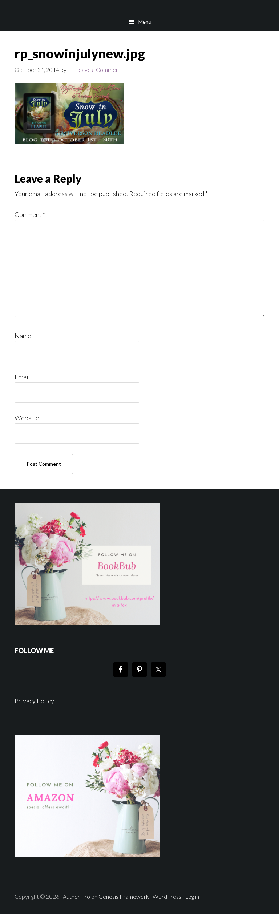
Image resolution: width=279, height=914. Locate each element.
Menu (144, 22)
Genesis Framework (123, 896)
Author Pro (76, 896)
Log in (192, 896)
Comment (30, 214)
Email (22, 377)
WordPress (167, 896)
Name (23, 336)
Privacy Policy (34, 701)
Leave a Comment (98, 69)
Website (27, 418)
